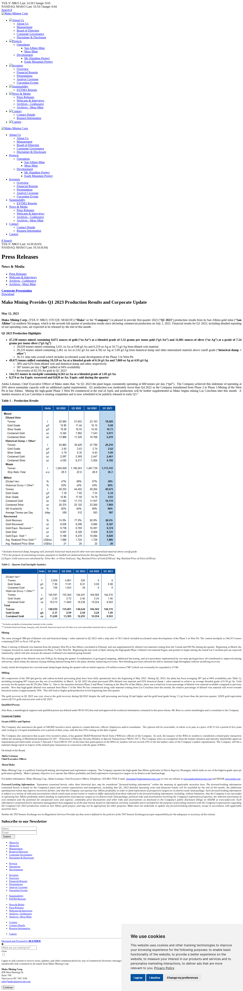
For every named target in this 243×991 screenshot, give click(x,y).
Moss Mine (31, 51)
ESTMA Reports (27, 90)
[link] (164, 968)
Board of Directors (28, 30)
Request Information (29, 118)
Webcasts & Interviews (30, 100)
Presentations (24, 75)
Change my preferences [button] (182, 977)
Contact (13, 223)
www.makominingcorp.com (197, 778)
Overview (23, 69)
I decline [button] (154, 977)
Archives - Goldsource (30, 104)
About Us (22, 23)
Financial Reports (27, 72)
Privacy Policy (164, 968)
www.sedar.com (233, 778)
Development (25, 55)
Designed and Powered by (21, 941)
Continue (8, 987)
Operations (23, 44)
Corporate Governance (30, 34)
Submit (7, 836)
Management (24, 27)
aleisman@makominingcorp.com (143, 778)
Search (6, 10)
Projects (14, 155)
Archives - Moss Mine (30, 107)
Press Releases (25, 97)
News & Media (18, 206)
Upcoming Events (27, 82)
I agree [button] (138, 977)
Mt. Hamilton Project (37, 58)
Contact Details (26, 114)
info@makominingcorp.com (16, 981)
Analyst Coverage (27, 79)
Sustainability (17, 200)
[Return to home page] (15, 13)
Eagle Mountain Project (38, 61)
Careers (13, 234)
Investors (14, 179)
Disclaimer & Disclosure (31, 37)
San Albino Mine (34, 48)
